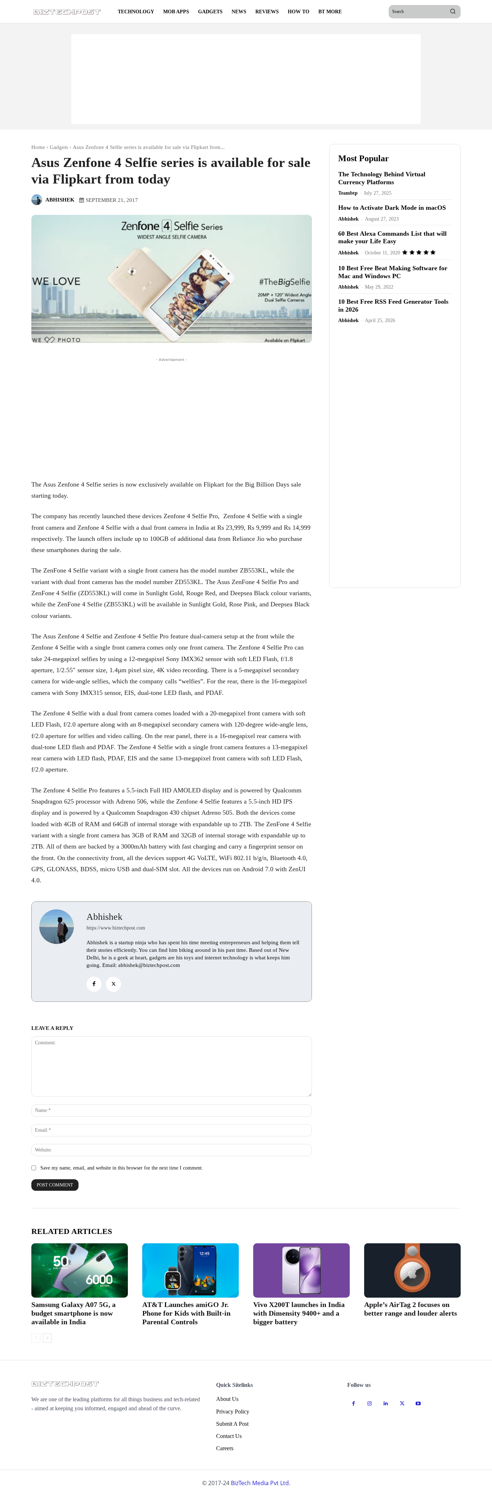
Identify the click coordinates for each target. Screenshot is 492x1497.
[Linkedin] (386, 1403)
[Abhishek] (37, 199)
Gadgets (59, 147)
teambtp (348, 193)
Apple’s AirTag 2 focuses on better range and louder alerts (410, 1309)
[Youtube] (418, 1403)
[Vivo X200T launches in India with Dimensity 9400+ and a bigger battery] (301, 1270)
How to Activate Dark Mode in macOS (392, 207)
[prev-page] (35, 1338)
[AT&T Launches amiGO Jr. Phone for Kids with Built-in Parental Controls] (190, 1270)
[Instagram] (369, 1403)
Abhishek (60, 200)
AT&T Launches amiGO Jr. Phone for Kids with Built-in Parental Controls (186, 1313)
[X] (113, 984)
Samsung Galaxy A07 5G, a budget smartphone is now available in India (73, 1313)
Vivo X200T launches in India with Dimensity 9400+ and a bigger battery (299, 1313)
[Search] (453, 11)
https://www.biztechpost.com (115, 928)
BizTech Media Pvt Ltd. (260, 1483)
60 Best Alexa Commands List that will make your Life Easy (392, 237)
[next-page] (47, 1338)
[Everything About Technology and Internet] (67, 11)
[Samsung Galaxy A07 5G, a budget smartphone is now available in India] (79, 1270)
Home (38, 147)
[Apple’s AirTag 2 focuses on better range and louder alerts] (412, 1270)
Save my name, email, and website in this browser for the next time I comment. (121, 1168)
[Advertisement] (246, 79)
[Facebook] (94, 984)
